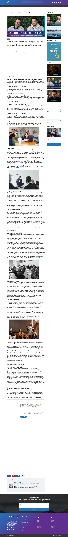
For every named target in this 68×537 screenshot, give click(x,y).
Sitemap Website (24, 529)
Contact (44, 6)
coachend (18, 212)
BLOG (10, 10)
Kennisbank (33, 6)
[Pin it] (14, 476)
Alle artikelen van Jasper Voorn (20, 490)
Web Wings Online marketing (27, 389)
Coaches (15, 6)
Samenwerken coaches (25, 520)
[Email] (23, 476)
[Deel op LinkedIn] (18, 476)
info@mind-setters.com (25, 524)
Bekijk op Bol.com (23, 416)
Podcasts (27, 6)
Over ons (9, 6)
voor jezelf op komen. (36, 257)
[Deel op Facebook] (9, 476)
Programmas (21, 6)
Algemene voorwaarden (25, 525)
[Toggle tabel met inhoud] (12, 76)
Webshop (39, 6)
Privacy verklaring (25, 527)
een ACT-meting (16, 167)
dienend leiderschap (40, 206)
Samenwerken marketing (26, 522)
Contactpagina (24, 519)
